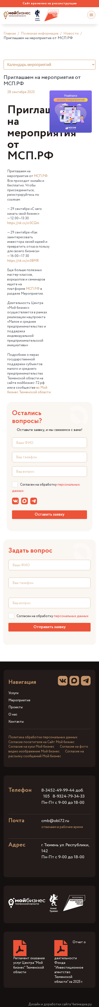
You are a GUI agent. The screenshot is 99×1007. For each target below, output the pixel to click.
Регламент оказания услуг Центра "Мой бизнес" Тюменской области (29, 965)
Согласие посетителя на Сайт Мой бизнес (41, 742)
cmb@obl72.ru (55, 821)
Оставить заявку (49, 514)
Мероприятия (19, 700)
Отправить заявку (49, 627)
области (44, 392)
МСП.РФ (41, 176)
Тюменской (28, 392)
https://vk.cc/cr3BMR (23, 260)
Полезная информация (39, 33)
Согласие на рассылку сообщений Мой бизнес (46, 754)
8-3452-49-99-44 (57, 790)
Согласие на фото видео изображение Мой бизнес (48, 749)
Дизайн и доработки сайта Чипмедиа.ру (60, 1004)
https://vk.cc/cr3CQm (23, 223)
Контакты (16, 722)
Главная (10, 33)
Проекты (15, 707)
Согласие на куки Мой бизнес (31, 746)
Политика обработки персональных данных (42, 737)
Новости (71, 33)
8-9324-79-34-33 (69, 796)
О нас (12, 714)
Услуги (13, 693)
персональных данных (71, 616)
